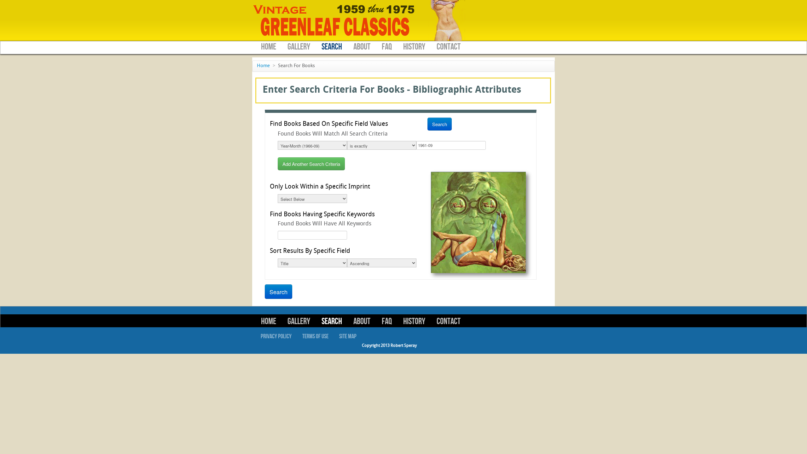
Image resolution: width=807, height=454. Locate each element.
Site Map (348, 336)
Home (268, 47)
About (361, 47)
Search (332, 47)
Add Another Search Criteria (311, 163)
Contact (449, 47)
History (414, 47)
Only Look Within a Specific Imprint (320, 187)
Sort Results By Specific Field (310, 251)
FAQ (387, 47)
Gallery (298, 47)
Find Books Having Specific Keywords (322, 215)
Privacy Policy (276, 336)
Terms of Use (315, 336)
